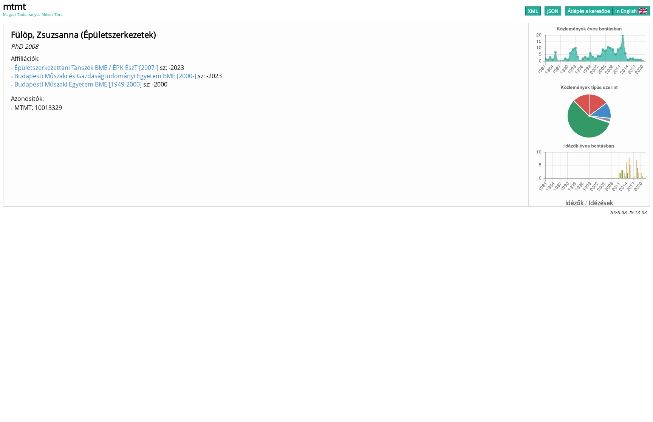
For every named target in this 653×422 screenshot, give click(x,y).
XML (533, 11)
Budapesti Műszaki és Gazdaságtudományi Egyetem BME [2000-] (105, 76)
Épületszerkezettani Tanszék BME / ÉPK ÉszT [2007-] (86, 67)
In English (626, 11)
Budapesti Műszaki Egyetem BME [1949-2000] (78, 84)
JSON (553, 11)
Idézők (574, 203)
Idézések (601, 203)
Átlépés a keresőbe (589, 11)
